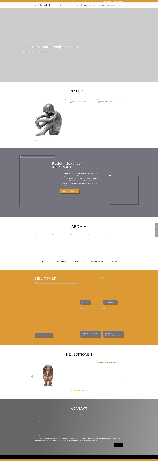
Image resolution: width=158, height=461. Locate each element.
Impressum (109, 1)
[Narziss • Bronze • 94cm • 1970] (79, 102)
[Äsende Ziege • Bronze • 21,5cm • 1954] (109, 102)
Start (76, 5)
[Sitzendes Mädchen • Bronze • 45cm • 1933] (109, 99)
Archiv (91, 5)
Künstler (83, 5)
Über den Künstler (69, 191)
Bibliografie (110, 302)
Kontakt (104, 1)
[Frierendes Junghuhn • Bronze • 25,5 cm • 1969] (48, 140)
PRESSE (85, 302)
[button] (32, 376)
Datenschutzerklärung (118, 1)
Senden (118, 445)
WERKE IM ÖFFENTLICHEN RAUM (113, 334)
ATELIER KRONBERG (44, 335)
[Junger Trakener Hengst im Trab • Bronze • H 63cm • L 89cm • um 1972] (79, 99)
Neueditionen (111, 5)
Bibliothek (100, 5)
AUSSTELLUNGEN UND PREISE (90, 334)
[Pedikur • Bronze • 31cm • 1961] (48, 118)
